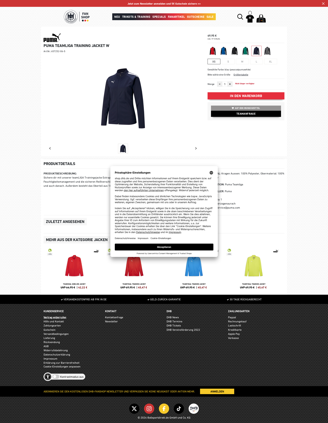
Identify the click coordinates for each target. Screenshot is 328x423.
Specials (159, 16)
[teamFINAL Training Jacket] (134, 268)
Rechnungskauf (237, 321)
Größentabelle (241, 74)
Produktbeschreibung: (60, 173)
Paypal (232, 317)
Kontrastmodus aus (72, 376)
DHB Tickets (174, 325)
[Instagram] (149, 408)
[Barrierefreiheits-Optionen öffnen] (48, 376)
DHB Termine (174, 321)
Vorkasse (233, 337)
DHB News (173, 317)
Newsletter (111, 321)
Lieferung (49, 337)
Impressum (50, 358)
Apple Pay (234, 333)
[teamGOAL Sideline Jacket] (74, 268)
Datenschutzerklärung (57, 354)
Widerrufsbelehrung (56, 350)
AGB (46, 346)
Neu (117, 16)
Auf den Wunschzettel (247, 108)
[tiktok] (179, 408)
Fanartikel (176, 16)
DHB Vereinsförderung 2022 (183, 329)
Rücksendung (52, 342)
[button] (240, 16)
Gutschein (50, 329)
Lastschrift (234, 325)
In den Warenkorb (246, 96)
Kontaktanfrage (114, 317)
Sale (210, 16)
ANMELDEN (217, 391)
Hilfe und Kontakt (54, 321)
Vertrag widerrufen (55, 317)
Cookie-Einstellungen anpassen (62, 366)
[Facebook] (164, 408)
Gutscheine (195, 16)
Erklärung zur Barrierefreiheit (61, 362)
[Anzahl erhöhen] (230, 84)
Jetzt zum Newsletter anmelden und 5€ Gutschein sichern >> (164, 3)
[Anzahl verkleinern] (219, 84)
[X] (135, 408)
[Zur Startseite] (77, 16)
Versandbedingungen (56, 333)
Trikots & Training (136, 16)
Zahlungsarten (52, 325)
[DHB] (194, 408)
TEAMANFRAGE (246, 113)
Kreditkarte (235, 329)
